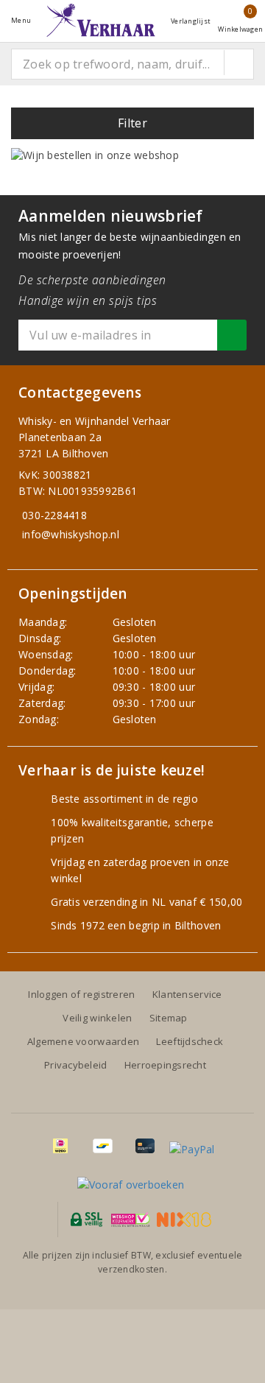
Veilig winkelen (97, 1017)
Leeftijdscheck (189, 1041)
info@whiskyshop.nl (70, 534)
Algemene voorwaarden (83, 1041)
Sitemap (168, 1017)
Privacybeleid (75, 1064)
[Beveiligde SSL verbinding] (130, 1219)
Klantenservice (187, 994)
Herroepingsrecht (165, 1064)
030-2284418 (54, 515)
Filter (132, 123)
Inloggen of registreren (81, 994)
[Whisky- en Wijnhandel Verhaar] (100, 20)
